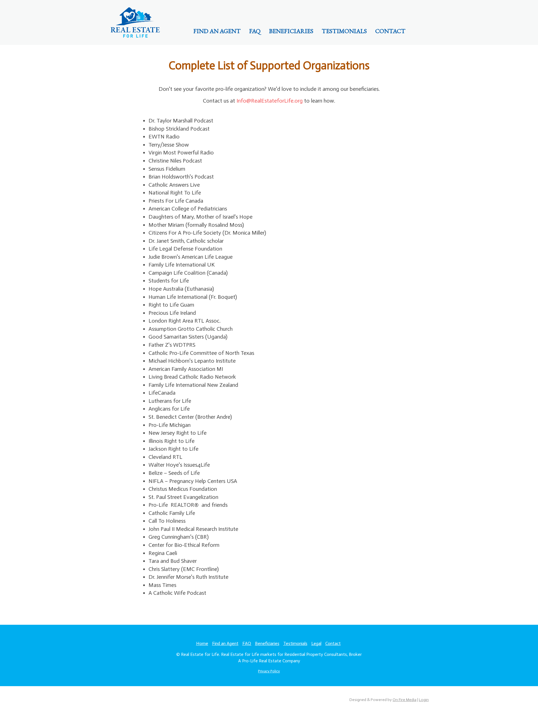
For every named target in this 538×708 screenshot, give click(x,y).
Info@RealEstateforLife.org (269, 100)
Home (202, 643)
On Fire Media (404, 699)
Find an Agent (217, 31)
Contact (390, 31)
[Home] (135, 21)
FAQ (255, 31)
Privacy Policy (269, 671)
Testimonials (344, 31)
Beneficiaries (291, 31)
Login (424, 699)
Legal (316, 643)
